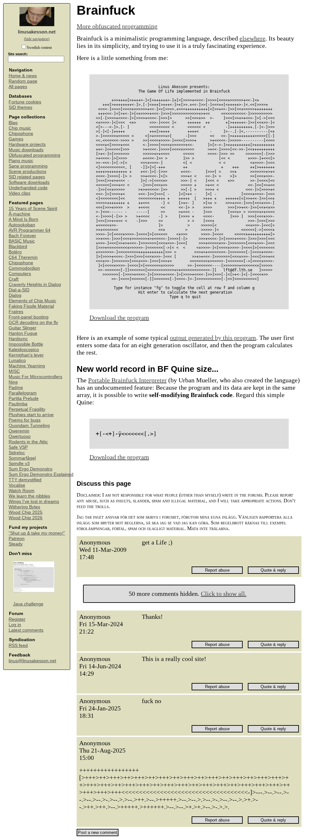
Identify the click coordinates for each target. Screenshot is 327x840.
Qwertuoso (20, 436)
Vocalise (17, 485)
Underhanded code (28, 187)
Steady (16, 544)
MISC (14, 371)
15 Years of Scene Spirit (33, 208)
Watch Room (21, 490)
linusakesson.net (37, 31)
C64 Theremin (23, 257)
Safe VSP (18, 447)
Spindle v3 (19, 463)
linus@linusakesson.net (32, 660)
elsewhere (252, 38)
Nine (13, 382)
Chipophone (21, 133)
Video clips (19, 193)
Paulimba (18, 403)
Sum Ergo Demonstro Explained (41, 474)
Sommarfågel (22, 458)
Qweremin (19, 431)
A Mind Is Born (23, 219)
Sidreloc (17, 452)
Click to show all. (224, 593)
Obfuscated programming (34, 155)
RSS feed (18, 645)
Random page (23, 81)
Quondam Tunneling (29, 425)
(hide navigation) (36, 39)
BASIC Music (22, 241)
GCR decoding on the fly (33, 322)
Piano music (21, 160)
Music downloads (26, 149)
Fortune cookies (25, 102)
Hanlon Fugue (23, 333)
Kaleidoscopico (24, 349)
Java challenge (28, 604)
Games (16, 139)
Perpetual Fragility (27, 409)
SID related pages (27, 177)
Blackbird (18, 246)
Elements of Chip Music (32, 300)
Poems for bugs (25, 420)
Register (17, 619)
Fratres (16, 311)
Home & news (23, 75)
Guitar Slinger (22, 328)
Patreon (17, 538)
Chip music (20, 128)
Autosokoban (22, 224)
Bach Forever (22, 235)
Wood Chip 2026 (25, 517)
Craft (14, 279)
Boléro (15, 252)
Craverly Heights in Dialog (35, 284)
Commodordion (24, 268)
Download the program (119, 317)
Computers (20, 273)
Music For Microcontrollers (35, 376)
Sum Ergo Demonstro (30, 469)
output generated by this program (213, 337)
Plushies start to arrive (31, 414)
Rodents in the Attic (28, 441)
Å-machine (19, 214)
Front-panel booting (29, 317)
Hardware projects (27, 144)
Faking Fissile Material (31, 306)
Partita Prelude (24, 398)
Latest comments (26, 630)
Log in (15, 624)
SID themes (20, 107)
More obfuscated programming (117, 26)
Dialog (15, 295)
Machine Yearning (27, 366)
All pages (18, 86)
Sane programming (28, 166)
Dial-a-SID (19, 290)
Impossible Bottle (26, 344)
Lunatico (17, 360)
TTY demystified (25, 479)
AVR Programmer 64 (29, 230)
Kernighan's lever (26, 355)
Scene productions (27, 171)
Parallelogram (23, 393)
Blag (13, 122)
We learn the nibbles (29, 496)
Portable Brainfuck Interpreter (127, 380)
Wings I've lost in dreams (34, 501)
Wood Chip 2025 (25, 512)
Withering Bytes (24, 507)
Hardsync (18, 338)
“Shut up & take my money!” (37, 533)
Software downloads (29, 182)
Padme (16, 387)
